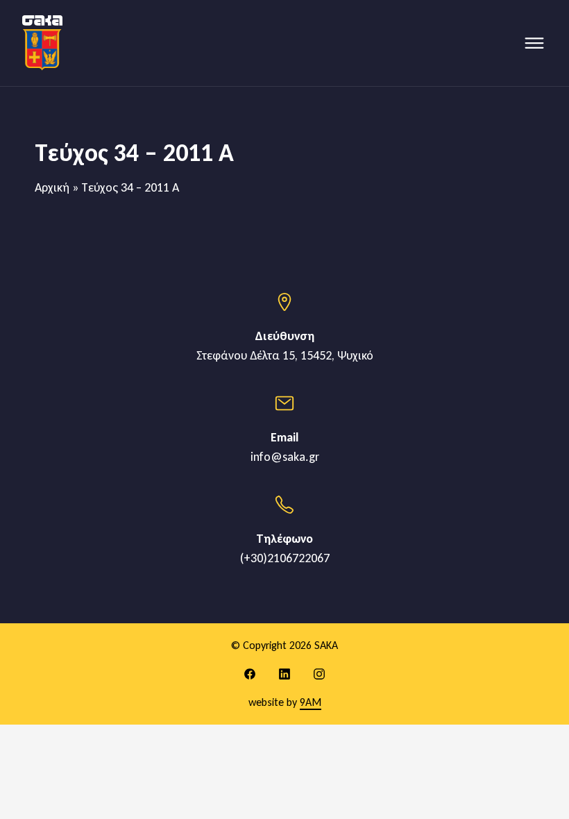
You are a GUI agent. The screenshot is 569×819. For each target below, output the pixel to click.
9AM (310, 702)
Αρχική (52, 187)
